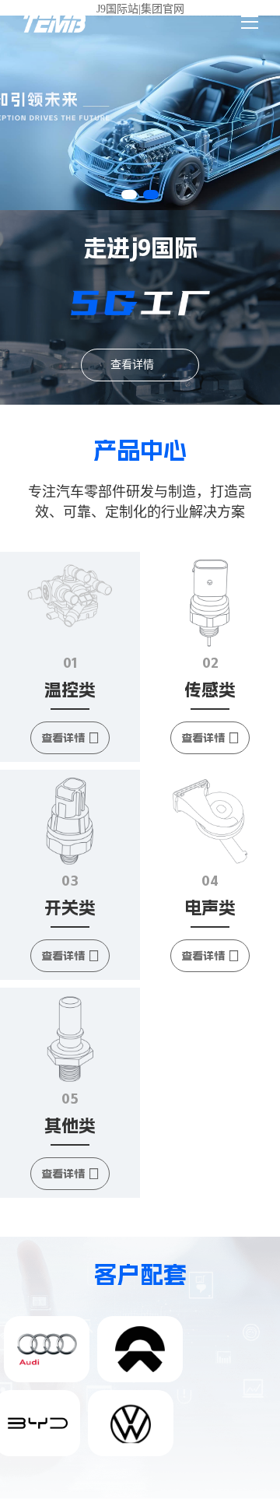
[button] (129, 194)
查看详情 (132, 364)
